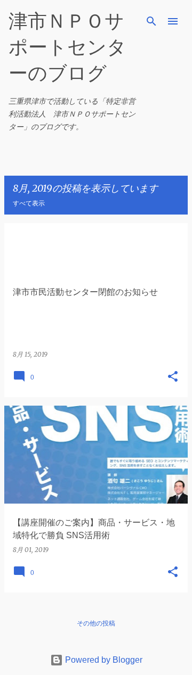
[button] (172, 377)
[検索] (151, 21)
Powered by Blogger (102, 659)
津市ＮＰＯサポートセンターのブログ (67, 47)
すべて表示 (29, 203)
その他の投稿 (96, 623)
